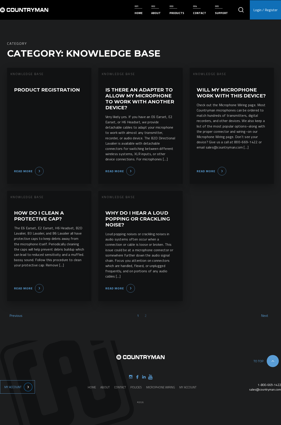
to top (258, 361)
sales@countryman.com (265, 389)
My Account (13, 387)
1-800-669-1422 (269, 384)
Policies (136, 387)
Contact (199, 13)
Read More (23, 171)
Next (264, 315)
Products (176, 13)
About (156, 13)
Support (221, 13)
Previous (15, 315)
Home (138, 13)
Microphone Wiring (160, 387)
